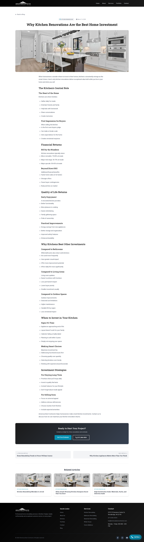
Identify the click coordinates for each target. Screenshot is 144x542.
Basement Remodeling (90, 519)
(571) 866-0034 (82, 437)
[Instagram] (122, 537)
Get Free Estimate (63, 437)
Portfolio (118, 3)
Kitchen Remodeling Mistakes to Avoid (30, 492)
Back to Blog (21, 14)
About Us (62, 515)
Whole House (87, 522)
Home (98, 3)
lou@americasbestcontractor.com (117, 521)
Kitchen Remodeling (89, 512)
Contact (126, 3)
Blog (61, 528)
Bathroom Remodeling (90, 515)
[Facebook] (117, 537)
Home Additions (88, 525)
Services (111, 3)
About (104, 3)
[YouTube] (127, 537)
